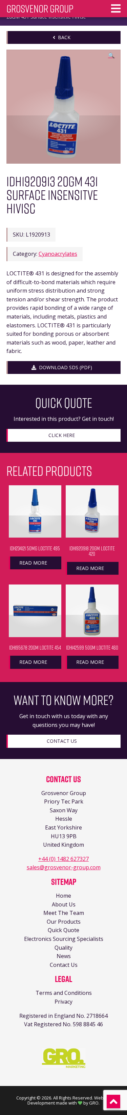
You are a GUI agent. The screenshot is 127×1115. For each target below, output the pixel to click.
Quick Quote (63, 930)
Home (63, 895)
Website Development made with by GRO (69, 1100)
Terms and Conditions (64, 993)
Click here (61, 435)
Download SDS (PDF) (64, 367)
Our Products (64, 921)
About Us (64, 904)
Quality (63, 947)
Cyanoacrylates (58, 253)
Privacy (63, 1001)
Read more (33, 563)
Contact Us (62, 741)
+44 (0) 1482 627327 (63, 859)
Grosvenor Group (39, 8)
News (64, 956)
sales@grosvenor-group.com (64, 867)
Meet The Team (63, 913)
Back (62, 37)
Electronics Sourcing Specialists (63, 939)
